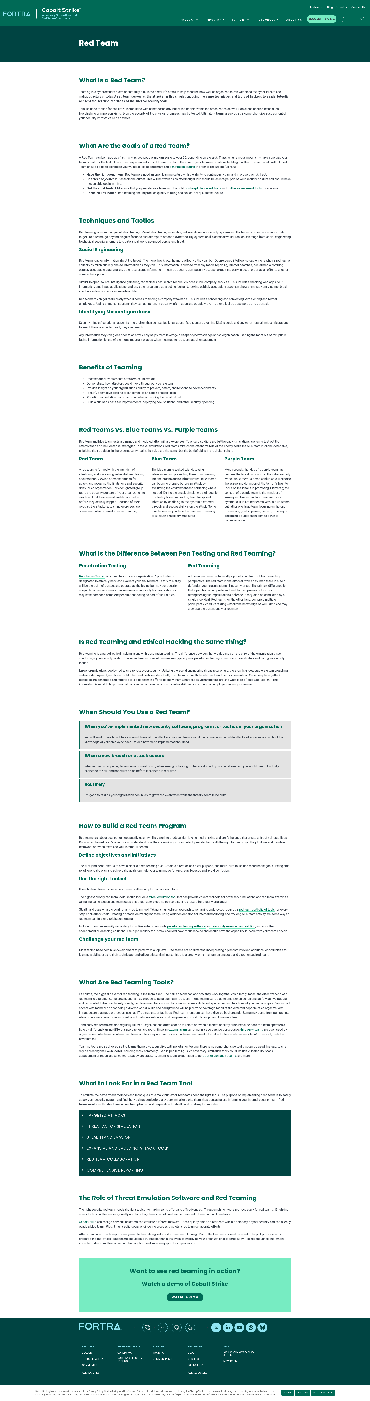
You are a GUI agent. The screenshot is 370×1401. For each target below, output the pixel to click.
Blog (330, 7)
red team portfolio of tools (257, 909)
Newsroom (230, 1361)
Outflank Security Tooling (129, 1360)
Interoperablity (92, 1358)
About (227, 1346)
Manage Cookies (323, 1392)
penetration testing (182, 167)
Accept (287, 1392)
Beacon (87, 1352)
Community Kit (162, 1358)
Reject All (302, 1392)
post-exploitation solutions (203, 188)
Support (239, 19)
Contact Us (358, 7)
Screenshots (196, 1358)
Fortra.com (317, 7)
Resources (266, 19)
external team (177, 1029)
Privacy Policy (96, 1391)
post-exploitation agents (219, 1056)
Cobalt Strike (87, 1222)
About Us (294, 19)
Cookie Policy (111, 1391)
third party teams (251, 1029)
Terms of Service (137, 1391)
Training (158, 1352)
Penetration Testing (92, 576)
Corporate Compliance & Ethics (238, 1353)
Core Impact (125, 1352)
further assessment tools (244, 188)
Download (342, 7)
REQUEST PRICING (321, 19)
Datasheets (196, 1365)
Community (89, 1365)
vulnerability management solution (232, 926)
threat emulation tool (162, 897)
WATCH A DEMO (185, 1297)
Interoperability (128, 1346)
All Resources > (198, 1372)
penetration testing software (186, 926)
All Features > (91, 1372)
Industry (213, 19)
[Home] (101, 1326)
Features (88, 1346)
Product (188, 19)
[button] (353, 19)
